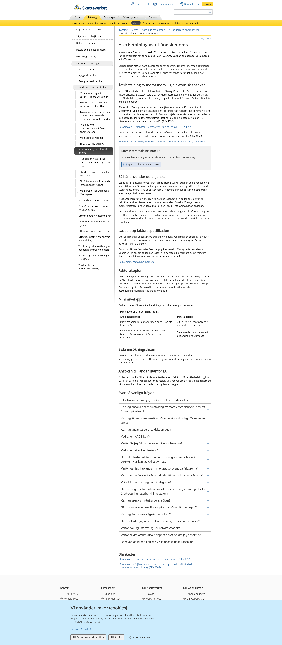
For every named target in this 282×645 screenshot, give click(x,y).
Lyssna (208, 38)
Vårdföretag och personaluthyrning (88, 266)
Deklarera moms (85, 43)
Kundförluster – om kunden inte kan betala (93, 208)
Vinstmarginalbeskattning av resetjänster (94, 257)
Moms (136, 22)
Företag (92, 17)
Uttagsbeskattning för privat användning (94, 238)
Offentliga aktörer (132, 17)
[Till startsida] (90, 8)
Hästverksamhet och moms (93, 200)
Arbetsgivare (149, 22)
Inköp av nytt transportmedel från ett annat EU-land (93, 128)
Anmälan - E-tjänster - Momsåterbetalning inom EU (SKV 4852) (156, 559)
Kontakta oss (191, 4)
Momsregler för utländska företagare (94, 192)
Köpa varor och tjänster (89, 29)
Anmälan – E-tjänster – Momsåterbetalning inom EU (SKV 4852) (157, 127)
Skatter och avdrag (119, 22)
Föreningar (109, 17)
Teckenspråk (143, 4)
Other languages (167, 4)
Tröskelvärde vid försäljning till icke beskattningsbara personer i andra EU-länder (95, 115)
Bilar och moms (87, 69)
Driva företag (78, 22)
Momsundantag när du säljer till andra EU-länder (94, 95)
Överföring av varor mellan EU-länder (95, 173)
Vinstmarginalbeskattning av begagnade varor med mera (94, 248)
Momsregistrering (86, 56)
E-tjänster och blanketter (187, 22)
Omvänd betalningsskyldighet (94, 215)
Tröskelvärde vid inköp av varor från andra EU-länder (95, 104)
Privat (77, 17)
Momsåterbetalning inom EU (138, 262)
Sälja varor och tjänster (89, 36)
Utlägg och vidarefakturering (94, 231)
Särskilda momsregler (88, 63)
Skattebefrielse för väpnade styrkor (93, 223)
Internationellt (165, 22)
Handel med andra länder (92, 87)
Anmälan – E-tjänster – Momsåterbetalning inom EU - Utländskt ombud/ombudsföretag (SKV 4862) (157, 566)
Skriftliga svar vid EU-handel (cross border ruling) (95, 183)
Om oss (153, 17)
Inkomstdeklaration (97, 22)
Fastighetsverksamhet (90, 81)
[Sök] (210, 12)
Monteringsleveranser (92, 137)
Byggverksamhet (87, 75)
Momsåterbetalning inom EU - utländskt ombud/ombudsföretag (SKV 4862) (163, 141)
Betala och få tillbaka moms (91, 49)
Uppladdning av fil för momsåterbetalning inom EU (95, 162)
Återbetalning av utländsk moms (93, 151)
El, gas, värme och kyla (92, 143)
